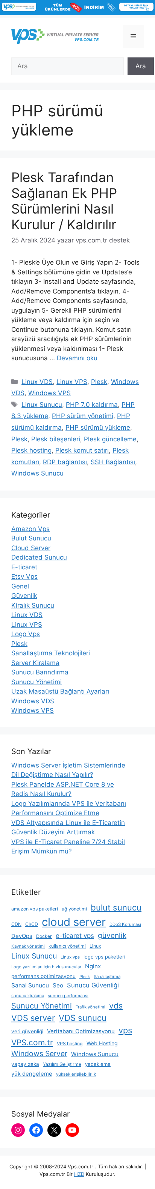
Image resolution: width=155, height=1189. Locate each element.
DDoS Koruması (125, 924)
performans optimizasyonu (43, 976)
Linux (95, 946)
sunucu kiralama (27, 995)
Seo (58, 985)
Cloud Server (30, 548)
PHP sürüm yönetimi (82, 416)
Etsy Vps (24, 576)
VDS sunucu (82, 1018)
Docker (44, 936)
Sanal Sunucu (30, 985)
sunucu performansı (68, 995)
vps (125, 1030)
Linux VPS (71, 381)
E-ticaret (24, 567)
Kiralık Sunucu (32, 605)
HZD (79, 1174)
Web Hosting (102, 1043)
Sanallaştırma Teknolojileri (50, 653)
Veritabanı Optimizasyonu (81, 1031)
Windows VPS (49, 393)
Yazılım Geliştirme (62, 1064)
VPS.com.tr (32, 1042)
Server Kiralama (35, 663)
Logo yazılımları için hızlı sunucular (46, 966)
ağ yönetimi (74, 909)
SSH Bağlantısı (113, 462)
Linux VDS (37, 381)
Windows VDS (32, 701)
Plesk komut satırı (82, 450)
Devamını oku (77, 358)
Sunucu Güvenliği (93, 985)
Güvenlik (24, 595)
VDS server (33, 1018)
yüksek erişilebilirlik (76, 1074)
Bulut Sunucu (31, 538)
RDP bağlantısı (65, 462)
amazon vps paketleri (34, 909)
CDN (16, 924)
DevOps (21, 936)
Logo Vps (25, 634)
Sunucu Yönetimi (36, 682)
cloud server (74, 922)
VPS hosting (70, 1043)
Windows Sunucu (37, 473)
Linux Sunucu (41, 404)
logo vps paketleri (104, 957)
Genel (20, 586)
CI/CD (31, 924)
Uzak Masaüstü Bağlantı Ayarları (60, 691)
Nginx (93, 966)
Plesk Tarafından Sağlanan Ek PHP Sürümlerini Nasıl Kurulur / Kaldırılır (64, 200)
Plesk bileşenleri (55, 439)
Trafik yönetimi (90, 1007)
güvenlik (112, 935)
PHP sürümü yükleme (97, 427)
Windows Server (39, 1053)
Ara (140, 66)
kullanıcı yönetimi (67, 946)
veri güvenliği (27, 1031)
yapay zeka (25, 1064)
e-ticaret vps (75, 935)
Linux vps (70, 957)
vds (116, 1005)
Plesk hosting (31, 450)
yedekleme (98, 1064)
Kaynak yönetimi (28, 946)
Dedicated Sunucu (39, 557)
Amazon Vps (30, 529)
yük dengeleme (31, 1073)
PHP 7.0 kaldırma (92, 404)
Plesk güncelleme (110, 439)
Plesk (99, 381)
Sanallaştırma (107, 976)
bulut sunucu (116, 907)
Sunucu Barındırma (39, 672)
